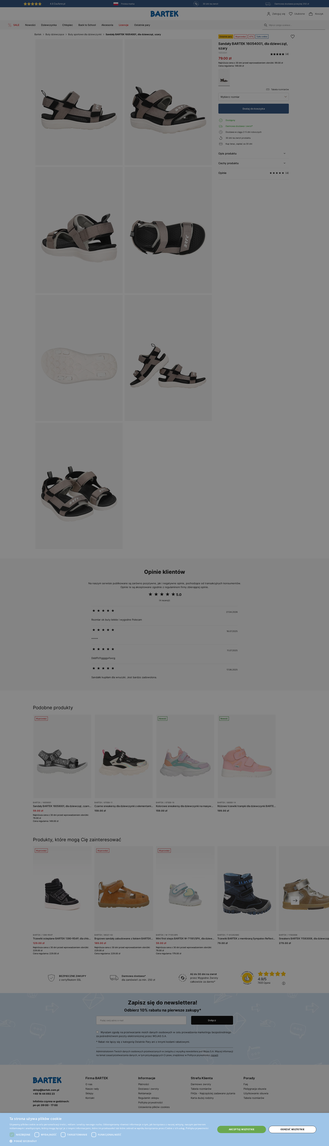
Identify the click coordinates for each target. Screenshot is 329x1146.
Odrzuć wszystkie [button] (292, 1129)
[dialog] (164, 573)
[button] (110, 1141)
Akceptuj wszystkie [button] (242, 1129)
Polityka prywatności (197, 1128)
